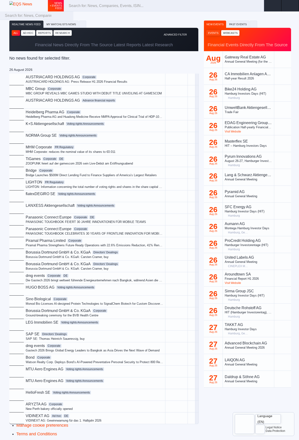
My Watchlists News (61, 24)
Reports (44, 33)
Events (213, 33)
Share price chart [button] (156, 117)
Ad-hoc (28, 33)
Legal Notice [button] (274, 427)
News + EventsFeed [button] (56, 6)
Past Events (238, 24)
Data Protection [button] (275, 431)
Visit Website (233, 131)
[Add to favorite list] (191, 126)
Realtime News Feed (26, 24)
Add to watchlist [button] (155, 101)
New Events (215, 24)
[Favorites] (82, 24)
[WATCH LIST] (272, 5)
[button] (290, 5)
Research (62, 33)
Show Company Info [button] (158, 109)
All (16, 33)
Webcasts (230, 33)
